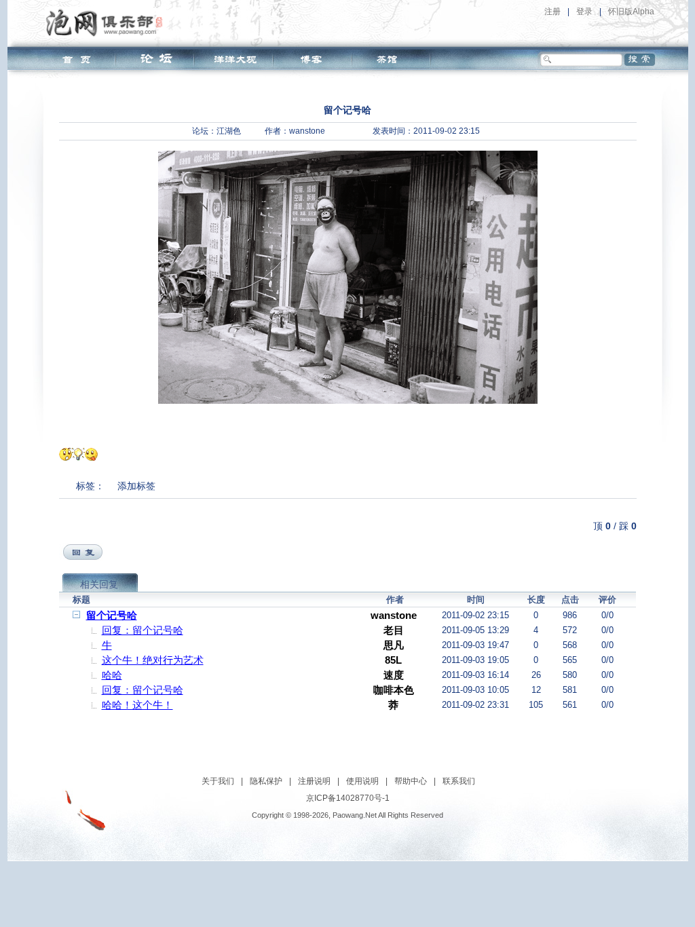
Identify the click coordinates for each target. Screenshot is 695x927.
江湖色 (229, 131)
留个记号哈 (111, 615)
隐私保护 (266, 781)
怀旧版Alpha (631, 11)
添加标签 (136, 485)
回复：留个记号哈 (142, 630)
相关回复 (99, 584)
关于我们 (218, 781)
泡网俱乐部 (107, 22)
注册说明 (314, 781)
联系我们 (459, 781)
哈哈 (112, 675)
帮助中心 (410, 781)
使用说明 (362, 781)
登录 (584, 11)
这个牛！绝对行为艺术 (153, 660)
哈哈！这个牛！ (137, 705)
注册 (552, 11)
